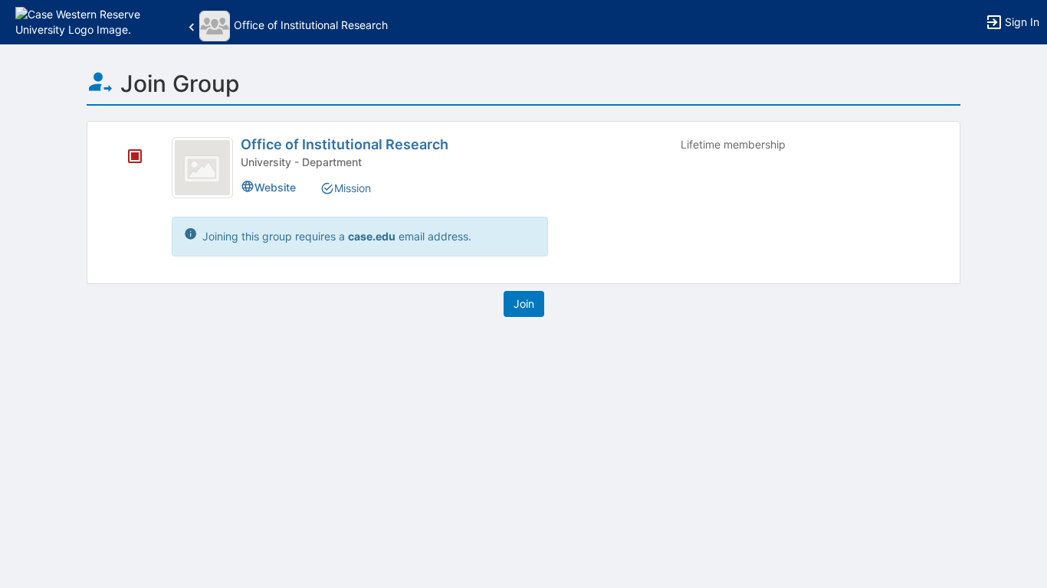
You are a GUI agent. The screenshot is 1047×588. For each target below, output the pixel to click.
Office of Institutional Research (344, 144)
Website (275, 187)
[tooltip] (135, 157)
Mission (352, 187)
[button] (78, 21)
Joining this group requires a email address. (335, 236)
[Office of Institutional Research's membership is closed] (126, 157)
